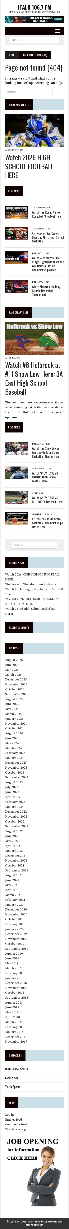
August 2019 (14, 953)
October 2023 (14, 772)
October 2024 (14, 728)
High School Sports (16, 1069)
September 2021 (16, 870)
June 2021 (12, 880)
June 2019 (12, 958)
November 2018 (16, 988)
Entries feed (13, 1119)
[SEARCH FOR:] (34, 39)
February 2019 (15, 973)
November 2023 (16, 767)
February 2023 (15, 802)
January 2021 (14, 904)
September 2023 (16, 777)
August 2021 (14, 875)
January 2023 (14, 807)
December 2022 (16, 811)
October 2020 (14, 919)
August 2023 (14, 782)
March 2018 (13, 1022)
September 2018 (16, 997)
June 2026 (12, 665)
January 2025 (14, 718)
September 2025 (16, 694)
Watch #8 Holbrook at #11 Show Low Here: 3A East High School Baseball (34, 378)
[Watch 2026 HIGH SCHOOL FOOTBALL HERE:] (34, 144)
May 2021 (12, 885)
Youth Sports (13, 1086)
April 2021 (12, 890)
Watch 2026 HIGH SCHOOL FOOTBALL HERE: (29, 166)
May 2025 (12, 709)
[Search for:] (29, 91)
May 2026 (12, 669)
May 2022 (12, 841)
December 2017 (16, 1037)
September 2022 (16, 826)
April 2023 (12, 797)
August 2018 (14, 1002)
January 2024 (14, 758)
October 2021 (14, 865)
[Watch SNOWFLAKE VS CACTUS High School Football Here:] (16, 477)
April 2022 (12, 846)
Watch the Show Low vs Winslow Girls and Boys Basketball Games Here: (46, 452)
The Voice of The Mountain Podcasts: (31, 584)
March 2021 (13, 895)
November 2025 (16, 684)
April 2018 (12, 1017)
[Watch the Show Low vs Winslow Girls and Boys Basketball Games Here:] (16, 452)
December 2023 (16, 762)
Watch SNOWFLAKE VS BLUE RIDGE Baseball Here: (47, 500)
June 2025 (12, 704)
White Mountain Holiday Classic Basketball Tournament (46, 290)
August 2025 (14, 699)
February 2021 (15, 899)
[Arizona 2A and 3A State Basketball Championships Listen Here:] (16, 522)
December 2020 (16, 909)
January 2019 (14, 978)
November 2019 (16, 939)
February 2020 (15, 924)
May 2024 (12, 743)
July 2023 (11, 787)
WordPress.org (15, 1129)
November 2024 (16, 723)
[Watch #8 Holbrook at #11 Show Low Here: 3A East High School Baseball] (34, 352)
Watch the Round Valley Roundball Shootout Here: (47, 214)
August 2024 (14, 733)
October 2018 (14, 992)
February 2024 (15, 753)
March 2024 (13, 748)
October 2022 (14, 821)
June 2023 (12, 792)
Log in (9, 1114)
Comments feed (16, 1124)
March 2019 (13, 968)
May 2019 (12, 963)
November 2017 (16, 1041)
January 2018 (14, 1032)
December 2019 (16, 934)
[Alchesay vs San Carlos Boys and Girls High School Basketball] (16, 237)
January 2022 (14, 851)
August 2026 (14, 660)
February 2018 (15, 1027)
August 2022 (14, 831)
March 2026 (13, 674)
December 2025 (16, 679)
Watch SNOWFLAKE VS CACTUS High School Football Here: (45, 477)
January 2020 (14, 929)
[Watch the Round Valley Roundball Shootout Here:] (16, 216)
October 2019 (14, 943)
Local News (11, 1078)
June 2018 (12, 1007)
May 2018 (12, 1012)
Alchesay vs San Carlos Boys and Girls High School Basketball (48, 237)
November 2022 (16, 816)
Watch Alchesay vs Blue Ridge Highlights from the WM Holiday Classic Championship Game (48, 264)
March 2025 (13, 714)
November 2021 (16, 860)
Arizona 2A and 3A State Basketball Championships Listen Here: (47, 523)
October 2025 (14, 689)
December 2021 (16, 855)
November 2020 (16, 914)
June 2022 (12, 836)
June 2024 (12, 738)
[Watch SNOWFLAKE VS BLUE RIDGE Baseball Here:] (16, 501)
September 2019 (16, 948)
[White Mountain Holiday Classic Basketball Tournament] (16, 290)
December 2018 (16, 983)
